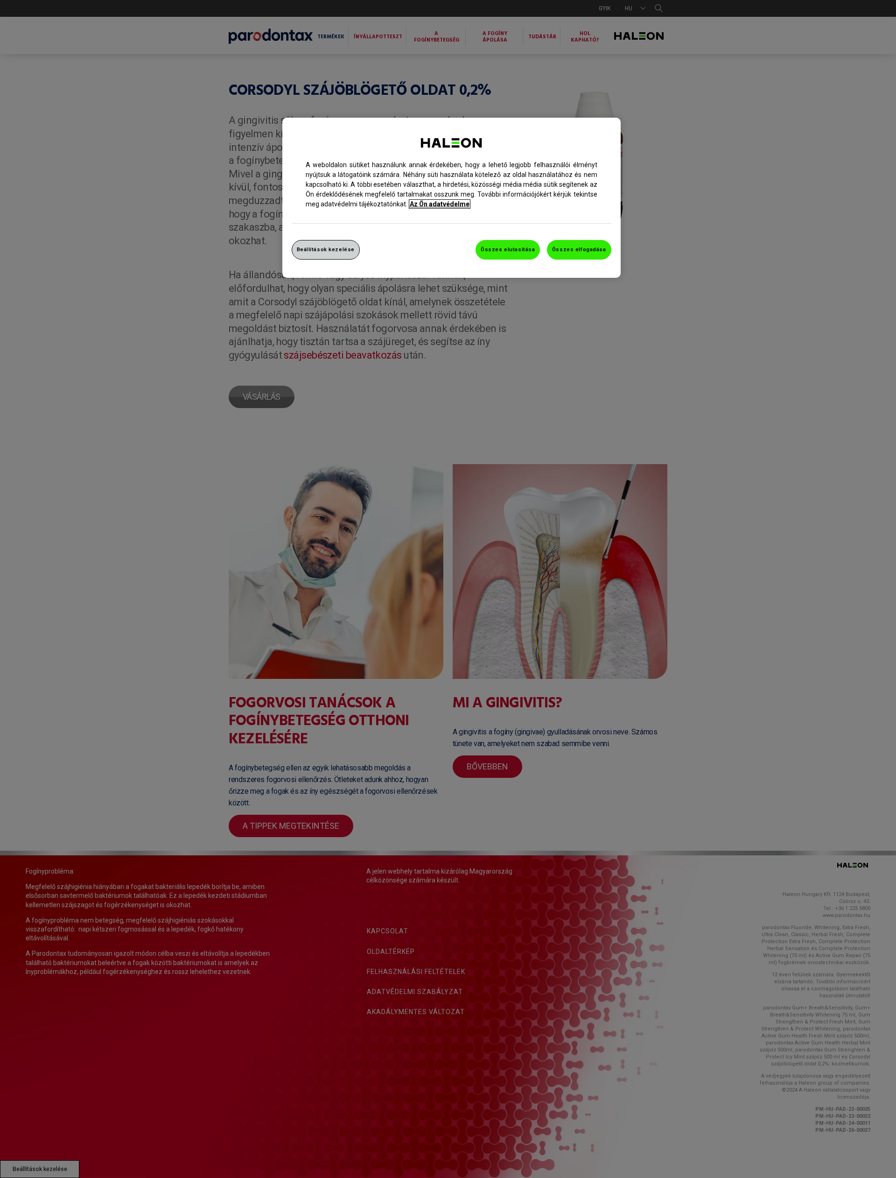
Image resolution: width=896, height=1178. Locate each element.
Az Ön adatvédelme (439, 204)
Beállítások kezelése (326, 249)
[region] (451, 198)
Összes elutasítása (508, 249)
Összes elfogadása (579, 249)
